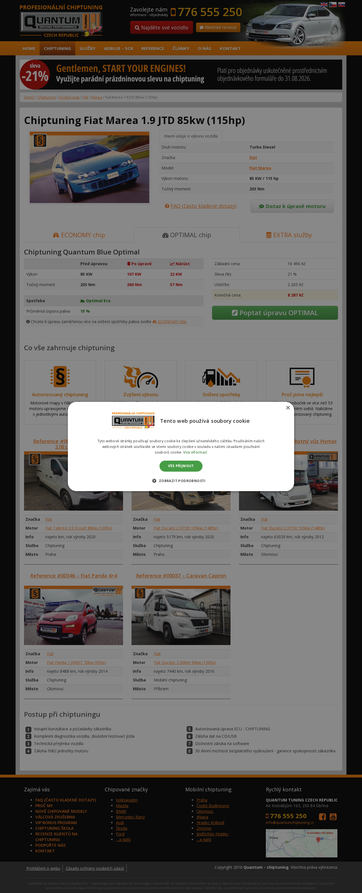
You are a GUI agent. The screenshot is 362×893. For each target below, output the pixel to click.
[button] (180, 480)
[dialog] (181, 446)
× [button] (288, 408)
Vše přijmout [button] (181, 466)
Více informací (195, 452)
